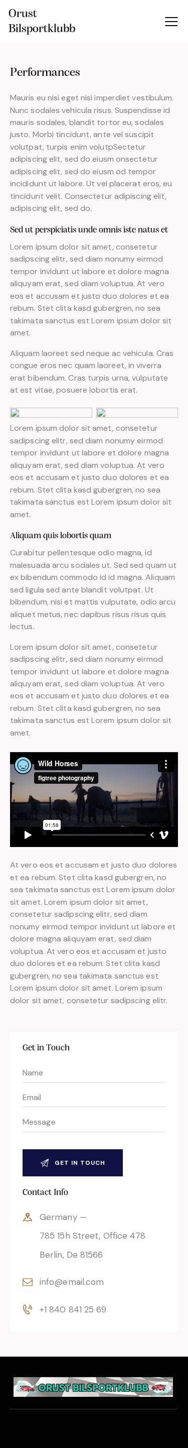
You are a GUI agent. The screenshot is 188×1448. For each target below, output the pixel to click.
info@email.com (72, 1281)
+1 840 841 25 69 (73, 1309)
